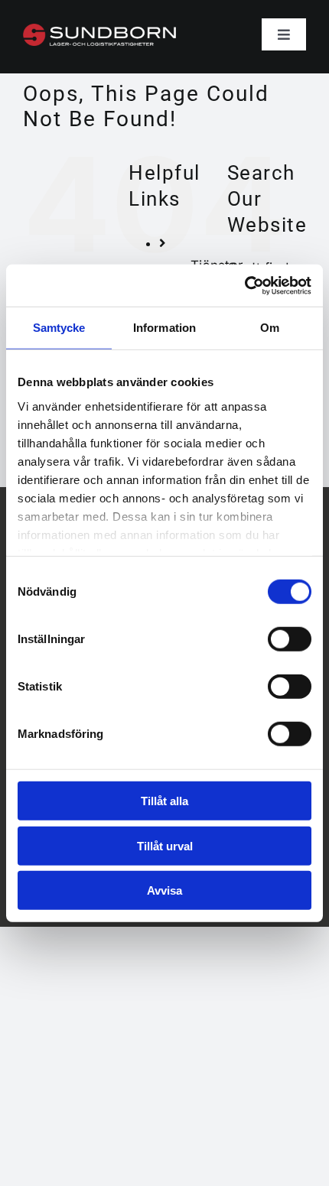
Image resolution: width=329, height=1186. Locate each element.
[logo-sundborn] (99, 29)
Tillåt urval (165, 845)
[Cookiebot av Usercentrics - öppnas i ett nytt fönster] (244, 285)
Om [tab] (269, 327)
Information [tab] (164, 327)
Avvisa (164, 890)
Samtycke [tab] (59, 327)
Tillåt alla (164, 800)
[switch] (289, 639)
